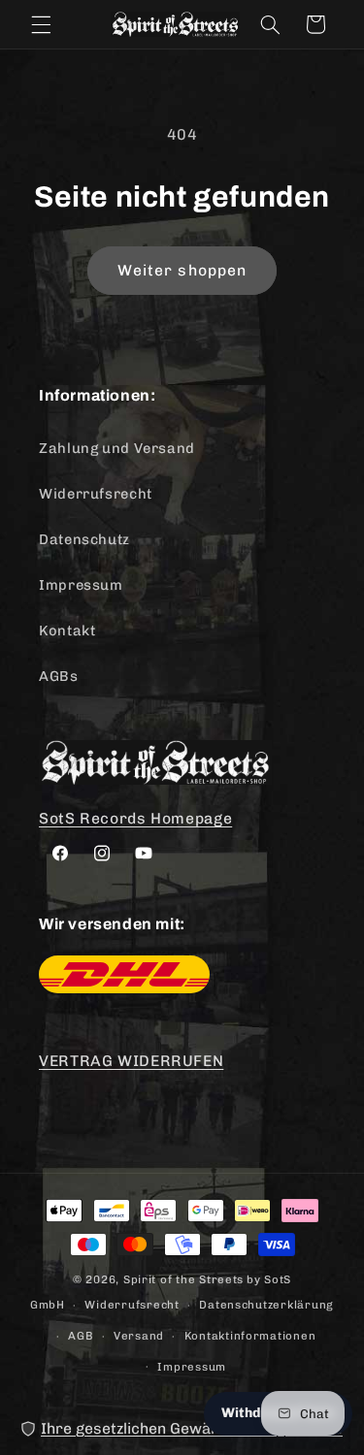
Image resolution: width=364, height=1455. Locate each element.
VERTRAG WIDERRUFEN (131, 1060)
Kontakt (67, 630)
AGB (80, 1335)
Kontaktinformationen (250, 1335)
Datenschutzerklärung (266, 1304)
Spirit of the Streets (183, 1279)
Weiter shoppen (182, 270)
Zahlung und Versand (117, 448)
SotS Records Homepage (135, 818)
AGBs (59, 676)
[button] (40, 24)
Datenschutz (84, 539)
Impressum (81, 585)
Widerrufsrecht (95, 493)
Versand (139, 1335)
